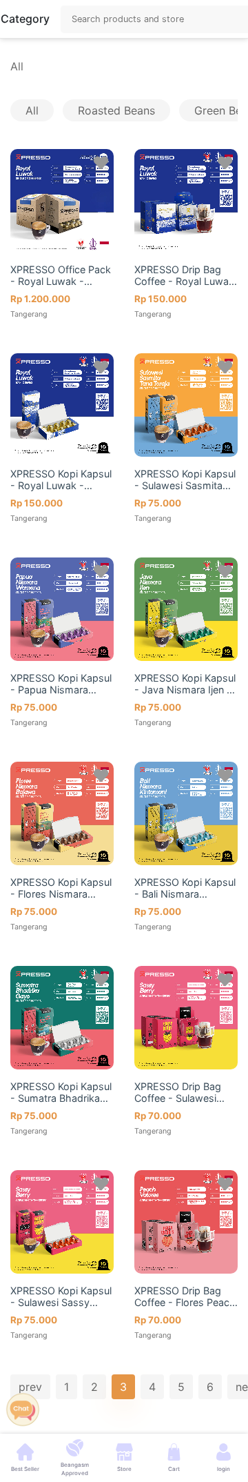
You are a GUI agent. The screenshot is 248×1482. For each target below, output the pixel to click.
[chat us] (22, 1408)
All (16, 66)
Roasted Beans (116, 110)
